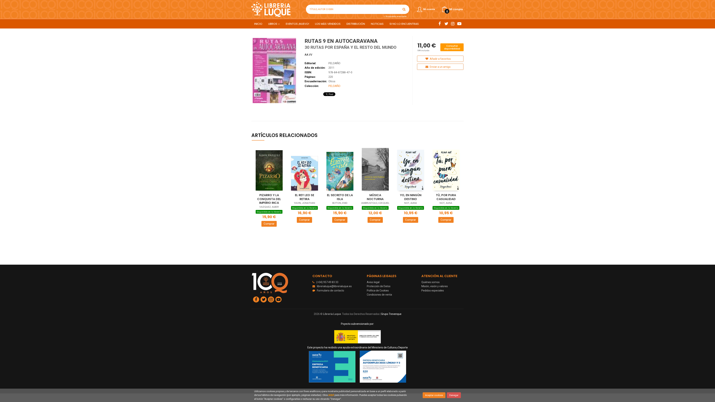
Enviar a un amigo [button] (440, 66)
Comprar (269, 223)
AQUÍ (331, 395)
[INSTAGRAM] (453, 24)
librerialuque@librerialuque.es (334, 286)
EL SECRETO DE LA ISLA (340, 197)
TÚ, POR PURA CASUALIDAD (446, 197)
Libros (273, 24)
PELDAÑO (334, 63)
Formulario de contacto (330, 290)
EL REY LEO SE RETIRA (304, 197)
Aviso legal (373, 282)
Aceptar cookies (434, 395)
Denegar (453, 395)
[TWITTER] (446, 24)
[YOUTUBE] (459, 24)
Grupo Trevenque (391, 313)
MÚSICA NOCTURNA (375, 197)
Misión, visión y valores (434, 286)
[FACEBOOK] (440, 24)
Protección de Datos (378, 286)
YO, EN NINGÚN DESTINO (410, 197)
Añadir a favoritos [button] (440, 58)
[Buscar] (404, 9)
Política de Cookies (378, 290)
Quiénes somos (430, 282)
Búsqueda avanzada (395, 16)
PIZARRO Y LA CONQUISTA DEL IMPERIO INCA (269, 199)
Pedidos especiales (432, 290)
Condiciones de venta (379, 294)
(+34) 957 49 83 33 (327, 282)
